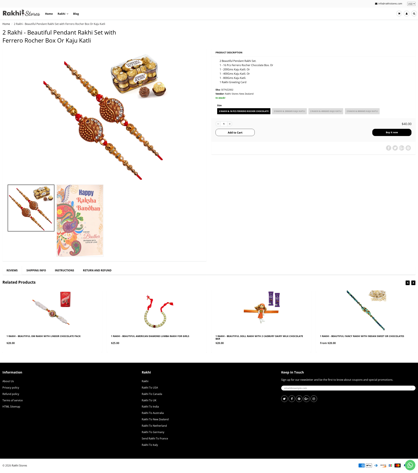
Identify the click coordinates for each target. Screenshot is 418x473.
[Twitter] (284, 398)
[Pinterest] (299, 398)
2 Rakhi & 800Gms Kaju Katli (362, 111)
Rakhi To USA (150, 387)
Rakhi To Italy (150, 445)
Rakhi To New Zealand (155, 419)
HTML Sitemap (11, 406)
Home (49, 14)
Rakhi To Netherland (154, 426)
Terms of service (12, 400)
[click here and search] (414, 13)
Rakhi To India (150, 406)
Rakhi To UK (149, 400)
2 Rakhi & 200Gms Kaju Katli (289, 111)
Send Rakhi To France (155, 438)
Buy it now (392, 132)
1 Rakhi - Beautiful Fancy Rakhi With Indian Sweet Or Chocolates (362, 336)
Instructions (64, 270)
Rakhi (61, 14)
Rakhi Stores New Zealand (239, 93)
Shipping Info (36, 270)
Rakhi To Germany (153, 432)
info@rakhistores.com (390, 3)
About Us (8, 381)
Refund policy (10, 394)
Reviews (12, 270)
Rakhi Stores (19, 465)
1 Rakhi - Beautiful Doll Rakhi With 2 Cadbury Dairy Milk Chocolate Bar (259, 337)
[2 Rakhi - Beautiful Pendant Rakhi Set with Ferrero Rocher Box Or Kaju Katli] (104, 117)
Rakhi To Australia (153, 413)
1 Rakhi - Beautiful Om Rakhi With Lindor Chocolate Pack (43, 336)
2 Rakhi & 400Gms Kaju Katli (325, 111)
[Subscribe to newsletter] (411, 388)
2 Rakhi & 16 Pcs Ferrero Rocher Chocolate (244, 111)
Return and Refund (97, 270)
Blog (76, 14)
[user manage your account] (406, 13)
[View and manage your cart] (399, 13)
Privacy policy (10, 387)
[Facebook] (292, 398)
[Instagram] (314, 398)
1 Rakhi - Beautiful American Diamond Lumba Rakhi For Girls (150, 336)
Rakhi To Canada (152, 394)
